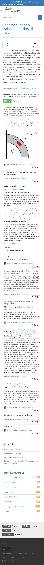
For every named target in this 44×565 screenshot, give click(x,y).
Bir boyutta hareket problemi (15, 457)
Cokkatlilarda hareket (12, 453)
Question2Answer (18, 557)
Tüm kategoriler (14, 472)
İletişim (4, 543)
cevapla (36, 167)
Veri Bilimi (8, 502)
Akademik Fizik (17, 94)
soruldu (17, 96)
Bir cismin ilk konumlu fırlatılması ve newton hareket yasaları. (21, 462)
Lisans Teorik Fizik (11, 497)
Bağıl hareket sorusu (12, 449)
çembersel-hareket (11, 88)
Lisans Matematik (10, 492)
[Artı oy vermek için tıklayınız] (4, 44)
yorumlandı (30, 165)
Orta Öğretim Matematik (13, 506)
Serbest (7, 511)
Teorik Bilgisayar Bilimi (12, 487)
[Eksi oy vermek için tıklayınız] (4, 46)
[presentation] (7, 217)
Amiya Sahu (28, 554)
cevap (8, 101)
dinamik (35, 88)
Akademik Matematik (12, 477)
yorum (17, 101)
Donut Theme (7, 554)
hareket (26, 88)
